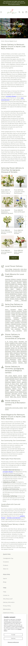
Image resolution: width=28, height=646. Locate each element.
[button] (19, 12)
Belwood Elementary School (13, 358)
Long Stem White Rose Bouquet (19, 192)
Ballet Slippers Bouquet (18, 252)
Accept (13, 634)
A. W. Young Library (11, 341)
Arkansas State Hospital (20, 281)
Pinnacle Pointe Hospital (17, 298)
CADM (19, 359)
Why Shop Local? (8, 599)
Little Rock (23, 269)
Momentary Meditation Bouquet (7, 212)
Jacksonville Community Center (14, 407)
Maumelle (7, 270)
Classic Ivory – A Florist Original (6, 192)
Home (2, 41)
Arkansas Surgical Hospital (13, 282)
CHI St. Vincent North (16, 292)
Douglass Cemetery (20, 317)
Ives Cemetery (15, 329)
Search (5, 578)
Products (5, 565)
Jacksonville (16, 269)
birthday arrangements (14, 517)
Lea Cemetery (17, 330)
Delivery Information (8, 602)
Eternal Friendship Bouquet (6, 232)
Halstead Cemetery (16, 324)
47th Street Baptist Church (13, 375)
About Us (5, 569)
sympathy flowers (11, 96)
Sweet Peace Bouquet (18, 232)
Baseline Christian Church (13, 387)
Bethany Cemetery (16, 311)
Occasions (6, 562)
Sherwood (23, 270)
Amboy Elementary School (13, 345)
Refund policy (7, 609)
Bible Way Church (15, 396)
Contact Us (6, 595)
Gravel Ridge (8, 269)
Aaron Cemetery (10, 309)
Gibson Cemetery (15, 322)
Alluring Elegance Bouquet (6, 252)
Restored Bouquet (19, 212)
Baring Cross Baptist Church (18, 385)
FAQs (4, 591)
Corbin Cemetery (16, 316)
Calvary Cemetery (16, 312)
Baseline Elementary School (18, 356)
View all (14, 257)
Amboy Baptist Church (16, 377)
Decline (13, 638)
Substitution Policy (8, 612)
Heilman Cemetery (21, 325)
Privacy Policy (7, 605)
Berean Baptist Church (19, 390)
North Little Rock (15, 270)
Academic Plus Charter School (18, 343)
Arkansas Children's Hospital (13, 279)
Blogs (4, 582)
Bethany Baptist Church (11, 392)
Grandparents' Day (8, 558)
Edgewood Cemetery (12, 319)
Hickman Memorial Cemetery (14, 327)
